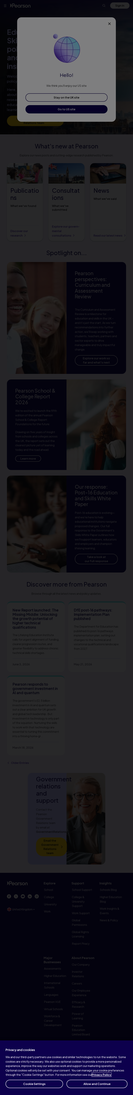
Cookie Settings (34, 1084)
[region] (66, 1067)
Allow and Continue (96, 1084)
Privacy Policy (101, 1074)
